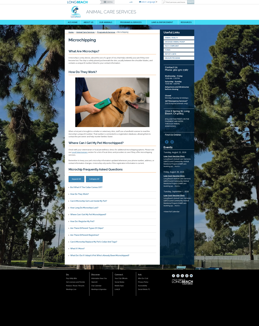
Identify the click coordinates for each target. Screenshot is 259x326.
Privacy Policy (143, 282)
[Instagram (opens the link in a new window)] (172, 141)
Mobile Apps (119, 286)
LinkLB (117, 289)
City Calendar (96, 286)
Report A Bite (170, 54)
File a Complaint (172, 46)
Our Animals (105, 22)
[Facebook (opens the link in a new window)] (167, 141)
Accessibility (142, 286)
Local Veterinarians (80, 152)
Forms (167, 50)
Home (71, 32)
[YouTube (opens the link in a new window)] (191, 275)
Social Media (119, 282)
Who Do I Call (143, 278)
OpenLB (94, 282)
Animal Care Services (85, 32)
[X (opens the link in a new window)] (182, 275)
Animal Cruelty (171, 38)
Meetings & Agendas (98, 289)
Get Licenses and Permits (75, 282)
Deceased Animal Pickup (175, 42)
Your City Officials (121, 278)
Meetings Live (71, 289)
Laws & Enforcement (162, 22)
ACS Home (73, 22)
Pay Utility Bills (71, 278)
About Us (88, 22)
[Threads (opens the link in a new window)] (186, 275)
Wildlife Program (172, 58)
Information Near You (99, 278)
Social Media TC (144, 289)
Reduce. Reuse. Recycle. (75, 286)
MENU (110, 2)
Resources (186, 22)
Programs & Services (131, 22)
